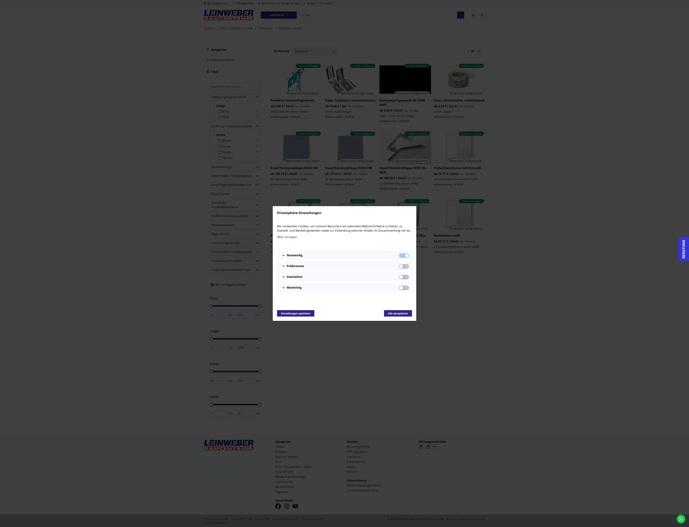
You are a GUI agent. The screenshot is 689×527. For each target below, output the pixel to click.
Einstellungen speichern (295, 313)
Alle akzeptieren (398, 313)
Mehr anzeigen (287, 237)
